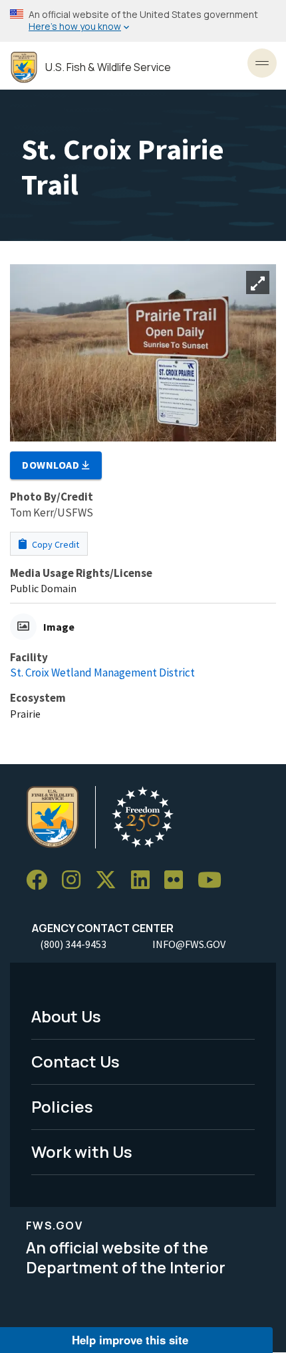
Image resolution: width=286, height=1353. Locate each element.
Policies (62, 1106)
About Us (66, 1016)
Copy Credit (54, 544)
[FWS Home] (24, 67)
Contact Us (75, 1061)
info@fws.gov (188, 944)
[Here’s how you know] (143, 21)
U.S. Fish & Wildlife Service (108, 67)
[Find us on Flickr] (178, 880)
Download (52, 464)
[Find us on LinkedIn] (145, 880)
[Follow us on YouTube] (214, 880)
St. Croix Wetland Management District (102, 672)
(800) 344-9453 (73, 944)
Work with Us (81, 1151)
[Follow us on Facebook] (41, 880)
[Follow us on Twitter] (110, 880)
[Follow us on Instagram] (76, 880)
